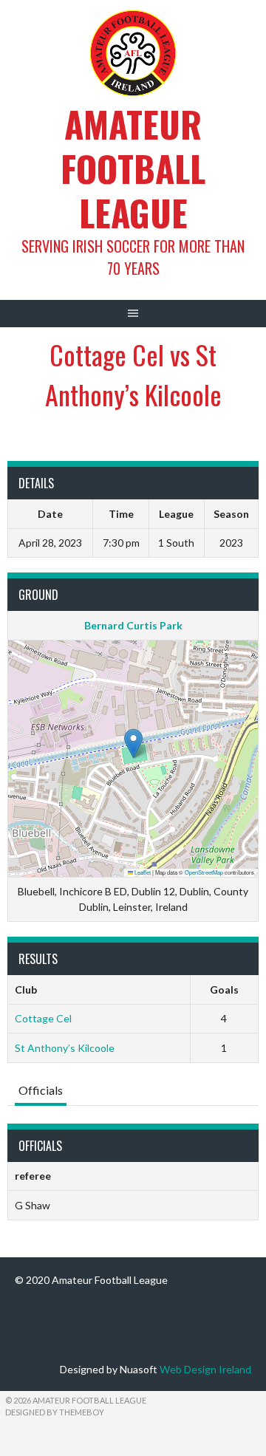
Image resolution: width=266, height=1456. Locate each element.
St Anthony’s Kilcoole (65, 1048)
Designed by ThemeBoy (54, 1412)
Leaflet (142, 872)
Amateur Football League (133, 168)
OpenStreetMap (204, 872)
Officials (40, 1090)
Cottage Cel (43, 1018)
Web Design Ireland (205, 1369)
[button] (133, 743)
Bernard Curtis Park (133, 625)
